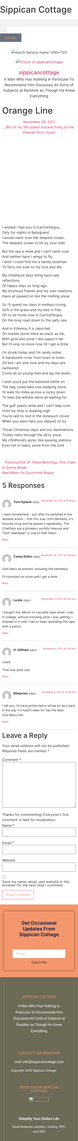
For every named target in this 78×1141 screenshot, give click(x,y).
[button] (39, 22)
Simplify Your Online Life (39, 1119)
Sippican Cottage (36, 9)
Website (8, 860)
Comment (11, 759)
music (50, 132)
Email (8, 843)
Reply (5, 539)
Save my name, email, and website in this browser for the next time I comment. (36, 883)
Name (8, 825)
